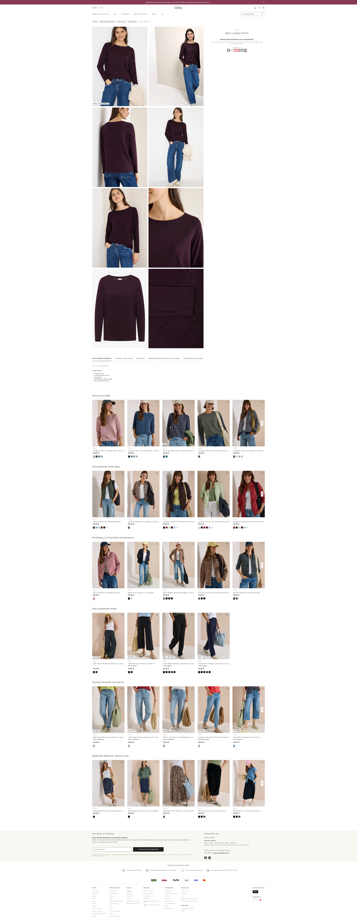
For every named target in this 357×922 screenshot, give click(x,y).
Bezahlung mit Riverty (133, 901)
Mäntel (112, 913)
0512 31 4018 (209, 838)
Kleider (94, 906)
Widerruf (129, 891)
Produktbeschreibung (102, 358)
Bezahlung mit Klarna (133, 903)
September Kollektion (140, 14)
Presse (166, 906)
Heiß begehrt (125, 14)
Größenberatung (148, 896)
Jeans (94, 901)
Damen (94, 7)
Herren (101, 7)
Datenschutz (184, 891)
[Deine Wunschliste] (259, 8)
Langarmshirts (132, 21)
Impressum (184, 893)
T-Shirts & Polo (114, 893)
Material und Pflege (124, 358)
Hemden (112, 896)
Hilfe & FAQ (130, 896)
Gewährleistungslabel (193, 358)
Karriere (167, 896)
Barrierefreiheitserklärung (188, 898)
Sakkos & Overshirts (115, 916)
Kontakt (129, 898)
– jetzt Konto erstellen (166, 2)
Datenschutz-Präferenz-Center (189, 901)
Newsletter (130, 893)
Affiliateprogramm (170, 903)
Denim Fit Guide (148, 891)
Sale (162, 14)
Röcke (94, 903)
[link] (178, 8)
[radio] (228, 50)
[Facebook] (205, 857)
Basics (154, 14)
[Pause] (150, 104)
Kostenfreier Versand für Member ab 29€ (224, 870)
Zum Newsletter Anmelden (148, 849)
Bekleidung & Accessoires (101, 14)
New (115, 14)
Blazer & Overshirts (97, 911)
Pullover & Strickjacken (98, 913)
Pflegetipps (147, 898)
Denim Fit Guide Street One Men (151, 905)
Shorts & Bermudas (115, 911)
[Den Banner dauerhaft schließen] (264, 2)
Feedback (167, 898)
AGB (182, 896)
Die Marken (168, 891)
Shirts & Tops (121, 21)
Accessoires (95, 891)
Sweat (94, 916)
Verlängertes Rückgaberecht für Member (163, 870)
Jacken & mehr (96, 908)
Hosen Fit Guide (148, 893)
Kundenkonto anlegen (187, 908)
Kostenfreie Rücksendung (193, 870)
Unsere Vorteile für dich (178, 865)
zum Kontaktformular (221, 853)
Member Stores (169, 908)
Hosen (94, 898)
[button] (110, 14)
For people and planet (171, 893)
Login (182, 911)
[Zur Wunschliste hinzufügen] (122, 402)
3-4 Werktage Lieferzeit (133, 870)
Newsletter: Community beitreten (198, 2)
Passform (141, 358)
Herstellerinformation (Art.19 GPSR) (164, 358)
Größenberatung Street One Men (151, 902)
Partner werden (169, 901)
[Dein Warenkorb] (263, 8)
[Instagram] (209, 857)
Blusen (94, 896)
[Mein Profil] (255, 8)
